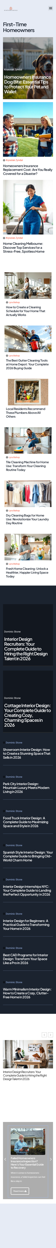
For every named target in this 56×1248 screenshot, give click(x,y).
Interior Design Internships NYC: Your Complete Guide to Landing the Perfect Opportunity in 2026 (27, 890)
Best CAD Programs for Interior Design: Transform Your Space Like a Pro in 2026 (25, 959)
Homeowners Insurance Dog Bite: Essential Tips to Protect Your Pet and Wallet (27, 84)
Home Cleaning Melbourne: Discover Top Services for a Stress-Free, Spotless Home (23, 247)
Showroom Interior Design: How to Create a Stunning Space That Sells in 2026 (26, 753)
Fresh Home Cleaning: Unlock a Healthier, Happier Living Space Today (27, 572)
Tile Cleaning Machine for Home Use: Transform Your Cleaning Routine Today (27, 465)
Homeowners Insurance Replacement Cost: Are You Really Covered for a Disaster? (27, 170)
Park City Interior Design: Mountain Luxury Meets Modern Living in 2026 (26, 788)
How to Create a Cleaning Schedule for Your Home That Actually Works (25, 311)
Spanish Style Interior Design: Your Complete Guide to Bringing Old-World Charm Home (28, 856)
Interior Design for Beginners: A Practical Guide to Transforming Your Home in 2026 (26, 925)
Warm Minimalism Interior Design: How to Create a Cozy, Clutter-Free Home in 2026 (27, 993)
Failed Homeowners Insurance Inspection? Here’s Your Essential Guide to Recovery (27, 1162)
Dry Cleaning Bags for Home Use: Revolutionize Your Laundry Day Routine (27, 519)
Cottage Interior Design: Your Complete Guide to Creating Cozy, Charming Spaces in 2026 (27, 715)
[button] (50, 8)
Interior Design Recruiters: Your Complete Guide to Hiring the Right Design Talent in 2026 (26, 648)
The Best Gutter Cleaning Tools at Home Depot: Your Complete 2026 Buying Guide (27, 364)
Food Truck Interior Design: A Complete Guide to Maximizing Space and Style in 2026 (25, 822)
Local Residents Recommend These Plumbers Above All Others (25, 412)
